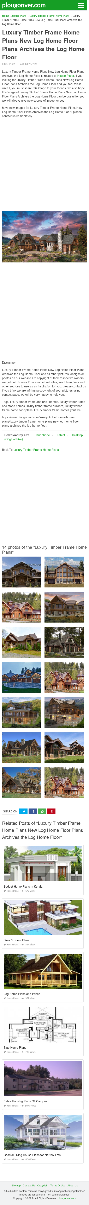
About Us (72, 1185)
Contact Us (29, 1185)
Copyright (42, 1185)
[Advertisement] (44, 165)
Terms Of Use (57, 1185)
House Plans (8, 64)
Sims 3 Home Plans (16, 940)
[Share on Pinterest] (51, 811)
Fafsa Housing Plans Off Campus (25, 1101)
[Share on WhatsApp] (42, 811)
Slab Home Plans (15, 1047)
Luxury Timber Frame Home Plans (36, 450)
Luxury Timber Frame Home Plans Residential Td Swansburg (37, 689)
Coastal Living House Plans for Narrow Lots (32, 1155)
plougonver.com (24, 4)
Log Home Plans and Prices (22, 994)
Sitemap (16, 1185)
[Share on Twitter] (23, 811)
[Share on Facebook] (33, 811)
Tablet (61, 435)
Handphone (42, 435)
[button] (81, 5)
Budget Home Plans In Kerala (23, 886)
